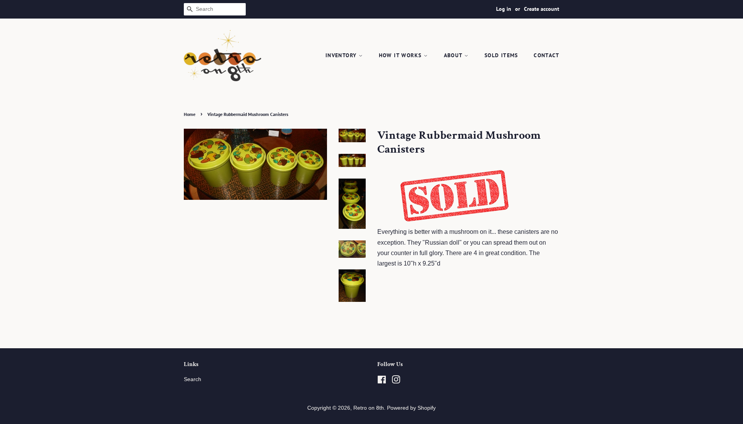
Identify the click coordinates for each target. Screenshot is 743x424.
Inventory (342, 55)
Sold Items (501, 55)
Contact (546, 55)
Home (189, 114)
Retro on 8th (368, 408)
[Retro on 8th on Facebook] (381, 381)
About (454, 55)
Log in (503, 8)
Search (192, 379)
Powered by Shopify (411, 408)
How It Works (401, 55)
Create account (541, 8)
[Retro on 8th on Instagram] (396, 381)
